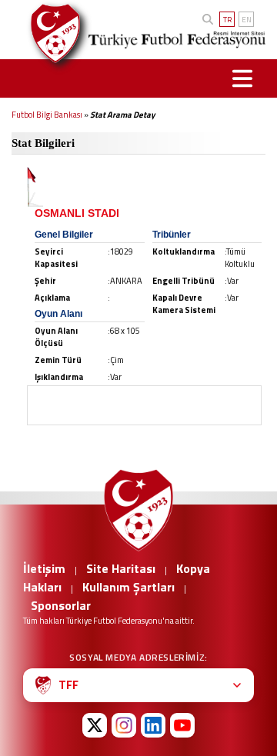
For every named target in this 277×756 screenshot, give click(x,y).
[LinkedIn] (153, 725)
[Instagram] (124, 725)
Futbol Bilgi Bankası (47, 114)
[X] (94, 725)
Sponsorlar (61, 605)
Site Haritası (120, 568)
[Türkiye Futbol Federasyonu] (50, 33)
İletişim (44, 568)
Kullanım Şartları (128, 587)
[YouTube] (182, 725)
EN (247, 19)
